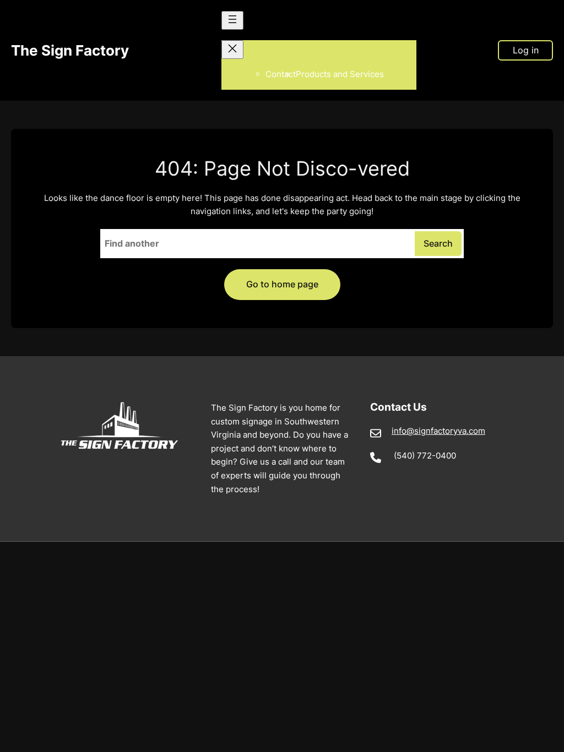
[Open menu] (232, 20)
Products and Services (340, 74)
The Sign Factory (70, 50)
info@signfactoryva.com (438, 431)
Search (438, 243)
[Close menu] (232, 49)
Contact (280, 74)
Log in (526, 50)
